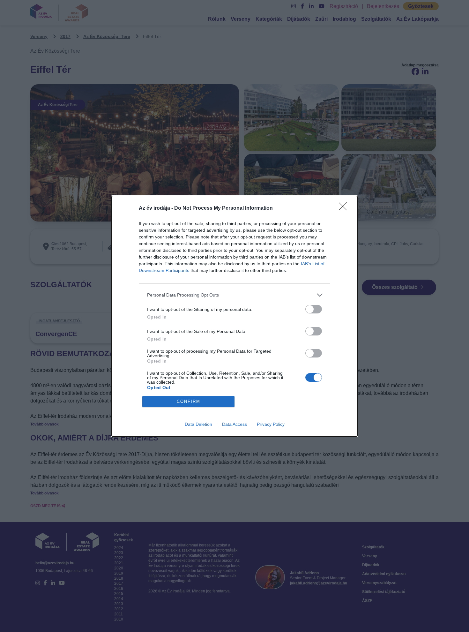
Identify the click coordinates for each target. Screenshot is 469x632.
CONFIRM (188, 401)
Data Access (234, 424)
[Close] (345, 208)
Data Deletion (198, 424)
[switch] (313, 309)
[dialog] (234, 316)
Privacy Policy (271, 424)
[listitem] (234, 295)
